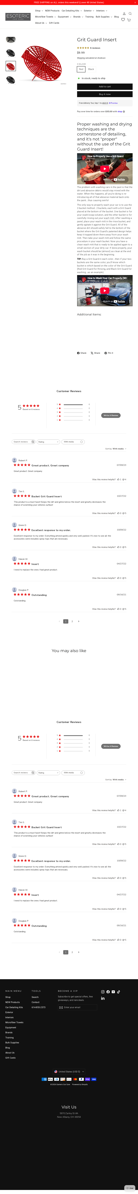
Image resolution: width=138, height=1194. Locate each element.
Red (81, 69)
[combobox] (48, 442)
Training (89, 16)
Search (35, 997)
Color (81, 64)
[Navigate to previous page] (59, 621)
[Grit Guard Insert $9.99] (81, 328)
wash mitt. (109, 218)
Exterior (88, 10)
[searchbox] (21, 442)
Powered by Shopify (80, 1084)
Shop (38, 10)
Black (91, 69)
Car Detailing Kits (71, 10)
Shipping (81, 58)
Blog (116, 16)
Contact (35, 1002)
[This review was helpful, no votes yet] (118, 513)
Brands (77, 16)
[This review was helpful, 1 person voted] (118, 479)
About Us (40, 23)
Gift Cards (54, 23)
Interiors (100, 10)
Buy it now (105, 94)
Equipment (63, 16)
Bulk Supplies (103, 16)
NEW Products (52, 10)
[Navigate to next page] (78, 621)
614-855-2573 (39, 1007)
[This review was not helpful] (123, 479)
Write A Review (111, 415)
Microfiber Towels (44, 16)
